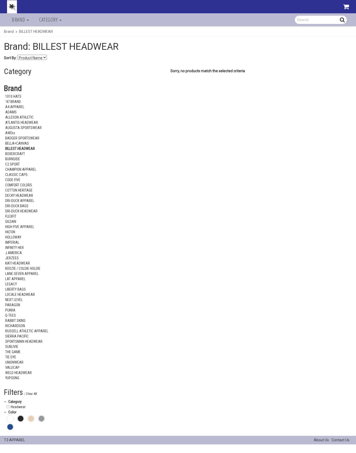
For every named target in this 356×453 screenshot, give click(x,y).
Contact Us (340, 440)
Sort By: (10, 58)
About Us (321, 440)
